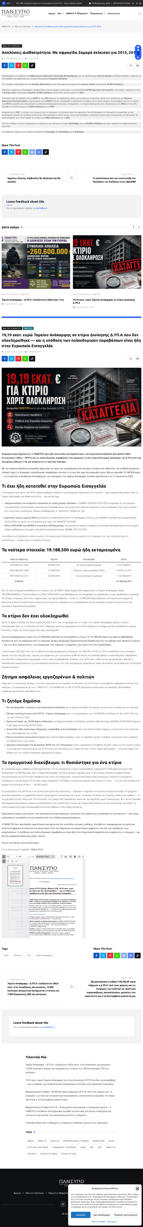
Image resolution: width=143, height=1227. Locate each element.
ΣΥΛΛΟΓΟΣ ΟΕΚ (68, 1154)
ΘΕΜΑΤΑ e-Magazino (77, 13)
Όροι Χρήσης (112, 1222)
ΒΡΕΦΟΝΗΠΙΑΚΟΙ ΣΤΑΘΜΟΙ (76, 1141)
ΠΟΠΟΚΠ (31, 1154)
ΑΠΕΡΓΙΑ (55, 1141)
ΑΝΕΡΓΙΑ (42, 1141)
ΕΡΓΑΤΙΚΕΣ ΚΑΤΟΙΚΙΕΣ (37, 1147)
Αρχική (51, 13)
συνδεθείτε (41, 208)
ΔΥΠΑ (6, 955)
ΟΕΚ (100, 1147)
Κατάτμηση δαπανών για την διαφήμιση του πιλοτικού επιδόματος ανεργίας (48, 3)
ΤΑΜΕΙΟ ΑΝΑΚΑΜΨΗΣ (44, 955)
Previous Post (18, 174)
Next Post (127, 175)
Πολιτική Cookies (98, 1222)
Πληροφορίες (96, 13)
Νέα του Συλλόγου (11, 294)
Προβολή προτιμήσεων (125, 1215)
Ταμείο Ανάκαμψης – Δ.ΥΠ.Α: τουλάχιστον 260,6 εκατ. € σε (33, 299)
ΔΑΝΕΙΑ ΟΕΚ (98, 1141)
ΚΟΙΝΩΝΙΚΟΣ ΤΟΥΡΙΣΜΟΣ (64, 1147)
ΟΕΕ (92, 1147)
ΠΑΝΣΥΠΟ (25, 294)
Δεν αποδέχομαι (102, 1215)
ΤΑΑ (28, 955)
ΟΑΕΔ (83, 1147)
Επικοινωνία (114, 13)
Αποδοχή (80, 1215)
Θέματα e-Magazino (58, 1193)
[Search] (140, 13)
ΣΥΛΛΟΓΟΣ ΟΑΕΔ (48, 1154)
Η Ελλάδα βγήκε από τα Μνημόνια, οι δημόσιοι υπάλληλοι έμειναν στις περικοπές (67, 1123)
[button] (137, 1188)
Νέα (59, 13)
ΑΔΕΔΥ (30, 1141)
